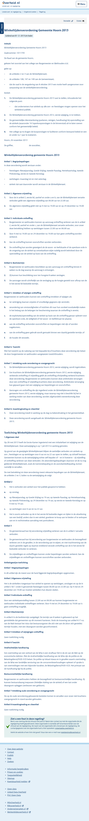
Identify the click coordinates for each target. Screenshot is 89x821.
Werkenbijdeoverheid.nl (17, 812)
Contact (10, 752)
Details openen (2, 28)
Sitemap (10, 778)
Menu (82, 4)
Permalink (67, 21)
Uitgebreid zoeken (30, 12)
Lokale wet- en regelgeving (11, 12)
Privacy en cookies (15, 772)
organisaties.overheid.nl (64, 728)
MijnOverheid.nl (14, 802)
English (10, 755)
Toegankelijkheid (14, 775)
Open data (11, 789)
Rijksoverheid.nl (14, 805)
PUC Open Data (14, 795)
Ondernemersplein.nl (16, 809)
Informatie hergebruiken (18, 769)
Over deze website (15, 749)
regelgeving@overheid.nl (70, 732)
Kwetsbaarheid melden (17, 781)
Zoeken (10, 761)
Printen (79, 21)
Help (9, 758)
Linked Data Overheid (16, 792)
